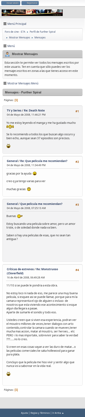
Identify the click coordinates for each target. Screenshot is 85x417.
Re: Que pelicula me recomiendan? (43, 161)
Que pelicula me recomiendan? (41, 204)
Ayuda (24, 412)
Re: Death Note (34, 110)
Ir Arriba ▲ (58, 412)
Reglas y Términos (40, 412)
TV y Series (14, 110)
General (12, 161)
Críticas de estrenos (20, 269)
